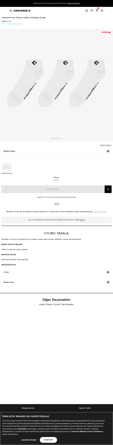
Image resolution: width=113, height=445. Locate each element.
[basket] (102, 11)
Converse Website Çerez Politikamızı (87, 431)
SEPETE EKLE (53, 189)
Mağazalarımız (28, 408)
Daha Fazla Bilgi (73, 3)
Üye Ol (82, 220)
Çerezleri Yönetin (28, 440)
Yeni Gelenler (67, 304)
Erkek (49, 304)
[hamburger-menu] (11, 10)
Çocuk (56, 304)
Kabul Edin (48, 440)
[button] (60, 138)
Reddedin (22, 429)
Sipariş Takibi (85, 408)
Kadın (42, 304)
